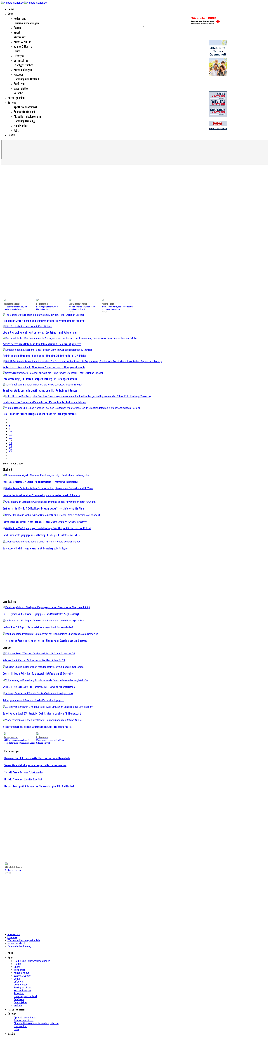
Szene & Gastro (23, 46)
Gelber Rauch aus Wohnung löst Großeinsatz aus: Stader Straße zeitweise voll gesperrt (45, 522)
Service (11, 102)
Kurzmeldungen (23, 69)
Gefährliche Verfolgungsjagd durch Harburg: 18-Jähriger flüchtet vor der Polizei (41, 535)
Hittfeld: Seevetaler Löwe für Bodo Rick (23, 779)
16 (10, 449)
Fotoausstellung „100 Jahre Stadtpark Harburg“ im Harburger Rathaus (40, 379)
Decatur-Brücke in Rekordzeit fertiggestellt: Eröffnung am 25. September (38, 673)
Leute (17, 51)
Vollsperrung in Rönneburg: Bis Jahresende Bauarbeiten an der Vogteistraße (39, 687)
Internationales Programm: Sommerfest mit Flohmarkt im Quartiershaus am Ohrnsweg (45, 640)
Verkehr (18, 93)
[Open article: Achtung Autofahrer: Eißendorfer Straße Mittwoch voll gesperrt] (38, 693)
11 (10, 434)
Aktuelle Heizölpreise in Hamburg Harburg (27, 118)
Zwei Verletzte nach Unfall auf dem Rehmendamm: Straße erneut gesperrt (42, 344)
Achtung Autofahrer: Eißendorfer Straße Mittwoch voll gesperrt (33, 700)
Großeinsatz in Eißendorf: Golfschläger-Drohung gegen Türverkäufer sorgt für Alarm (44, 508)
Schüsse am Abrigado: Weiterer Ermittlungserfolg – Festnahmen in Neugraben (40, 482)
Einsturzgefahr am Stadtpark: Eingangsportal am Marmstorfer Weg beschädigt (41, 614)
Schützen (19, 83)
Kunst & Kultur (22, 41)
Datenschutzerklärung (19, 946)
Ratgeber (19, 74)
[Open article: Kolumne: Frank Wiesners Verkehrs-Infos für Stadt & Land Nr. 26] (39, 653)
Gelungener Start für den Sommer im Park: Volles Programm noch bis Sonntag (44, 321)
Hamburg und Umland (26, 79)
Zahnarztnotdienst (24, 111)
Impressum (13, 934)
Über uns (12, 937)
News (10, 13)
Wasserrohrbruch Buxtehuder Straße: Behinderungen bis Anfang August (37, 727)
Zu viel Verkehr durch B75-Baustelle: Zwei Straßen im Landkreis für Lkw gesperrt (42, 713)
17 (10, 452)
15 (10, 446)
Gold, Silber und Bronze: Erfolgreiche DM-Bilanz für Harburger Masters (39, 414)
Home (10, 9)
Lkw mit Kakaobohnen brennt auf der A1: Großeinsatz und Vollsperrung (40, 332)
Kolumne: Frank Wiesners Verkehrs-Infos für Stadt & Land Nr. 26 (34, 660)
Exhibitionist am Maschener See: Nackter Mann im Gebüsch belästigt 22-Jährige (45, 356)
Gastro (11, 135)
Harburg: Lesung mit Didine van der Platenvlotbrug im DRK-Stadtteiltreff (39, 786)
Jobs (16, 130)
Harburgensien (16, 97)
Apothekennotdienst (25, 107)
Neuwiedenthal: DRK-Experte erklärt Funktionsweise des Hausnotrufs (37, 758)
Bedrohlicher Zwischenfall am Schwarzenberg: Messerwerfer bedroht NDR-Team (41, 495)
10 (10, 431)
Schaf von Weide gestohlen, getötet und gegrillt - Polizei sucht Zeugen (40, 390)
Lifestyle (19, 55)
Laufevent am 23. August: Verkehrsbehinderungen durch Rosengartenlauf (38, 627)
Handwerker (21, 125)
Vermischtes (21, 60)
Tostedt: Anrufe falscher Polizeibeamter (23, 772)
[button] (7, 232)
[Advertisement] (96, 575)
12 (10, 437)
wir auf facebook (16, 943)
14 (10, 443)
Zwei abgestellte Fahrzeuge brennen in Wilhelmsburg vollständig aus (35, 548)
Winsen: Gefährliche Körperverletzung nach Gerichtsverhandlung (35, 765)
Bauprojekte (21, 88)
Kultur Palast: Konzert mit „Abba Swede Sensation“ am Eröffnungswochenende (44, 367)
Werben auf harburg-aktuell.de (23, 940)
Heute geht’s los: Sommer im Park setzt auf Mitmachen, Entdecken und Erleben (44, 402)
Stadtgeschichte (23, 65)
